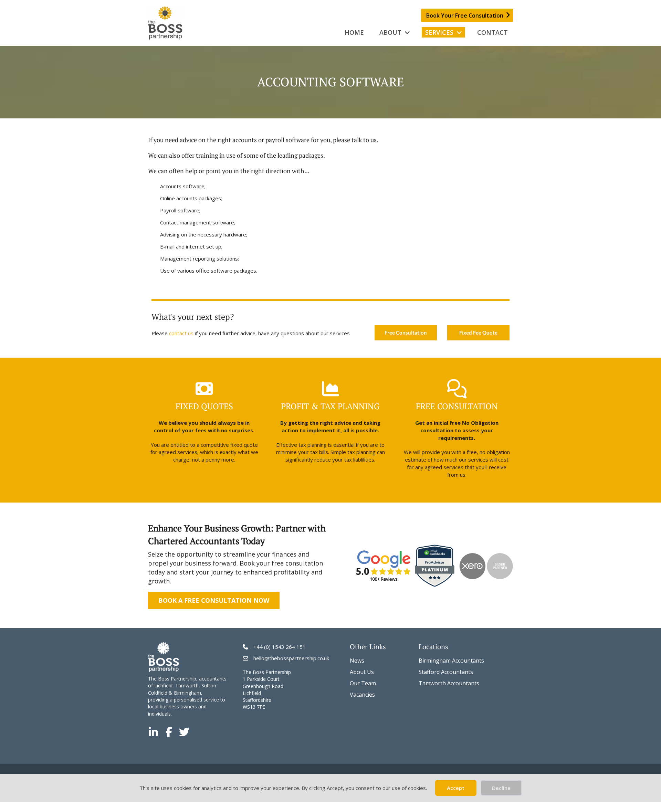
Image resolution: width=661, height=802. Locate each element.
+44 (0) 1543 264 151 (279, 646)
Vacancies (362, 694)
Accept (455, 787)
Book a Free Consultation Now (213, 600)
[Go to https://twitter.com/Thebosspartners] (184, 732)
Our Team (363, 683)
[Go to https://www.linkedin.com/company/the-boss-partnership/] (153, 732)
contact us (181, 333)
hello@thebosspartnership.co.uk (291, 658)
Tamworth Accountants (449, 683)
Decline (501, 787)
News (357, 660)
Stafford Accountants (446, 672)
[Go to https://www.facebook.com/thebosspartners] (169, 732)
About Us (362, 672)
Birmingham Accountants (451, 660)
